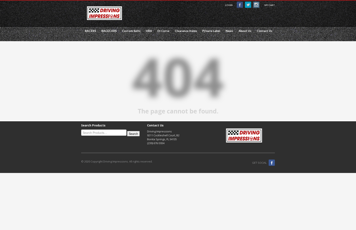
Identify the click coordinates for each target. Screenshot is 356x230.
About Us (245, 30)
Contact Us (264, 30)
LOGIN (229, 5)
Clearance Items (184, 30)
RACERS (89, 30)
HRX (147, 30)
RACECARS (108, 30)
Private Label (210, 30)
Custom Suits (131, 30)
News (229, 30)
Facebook (240, 5)
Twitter (248, 5)
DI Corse (162, 30)
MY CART (270, 5)
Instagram (256, 5)
